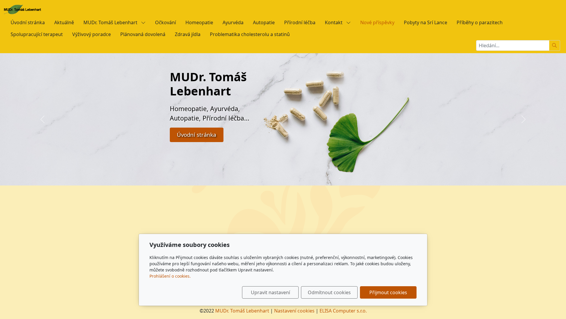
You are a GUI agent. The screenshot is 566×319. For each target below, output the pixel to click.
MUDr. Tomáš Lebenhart (111, 22)
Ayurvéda (233, 22)
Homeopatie (199, 22)
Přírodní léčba (299, 22)
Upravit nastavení (270, 292)
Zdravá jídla (187, 34)
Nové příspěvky (377, 22)
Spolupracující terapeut (37, 34)
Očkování (165, 22)
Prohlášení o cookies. (170, 276)
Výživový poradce (91, 34)
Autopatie (264, 22)
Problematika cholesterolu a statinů (250, 34)
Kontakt (334, 22)
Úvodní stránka (28, 22)
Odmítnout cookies (329, 292)
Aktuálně (64, 22)
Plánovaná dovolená (142, 34)
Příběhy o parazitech (480, 22)
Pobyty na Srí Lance (425, 22)
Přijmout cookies (388, 292)
